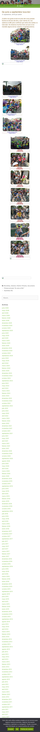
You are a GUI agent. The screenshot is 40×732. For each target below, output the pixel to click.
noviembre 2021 (7, 428)
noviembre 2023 (7, 375)
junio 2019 (5, 488)
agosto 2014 (6, 621)
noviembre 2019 (7, 481)
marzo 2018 (6, 524)
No (17, 729)
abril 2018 (5, 521)
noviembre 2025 (7, 325)
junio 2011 (5, 709)
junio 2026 (5, 308)
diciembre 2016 (7, 559)
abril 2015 (5, 601)
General (13, 286)
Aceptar (10, 729)
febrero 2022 (6, 421)
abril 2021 (5, 441)
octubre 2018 (6, 508)
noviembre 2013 (7, 641)
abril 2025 (5, 338)
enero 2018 (5, 529)
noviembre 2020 (7, 453)
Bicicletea (7, 286)
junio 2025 (5, 333)
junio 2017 (5, 544)
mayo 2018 (5, 518)
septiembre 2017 (7, 539)
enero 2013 (5, 667)
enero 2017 (5, 556)
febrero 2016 (6, 579)
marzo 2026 (6, 315)
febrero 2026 (6, 318)
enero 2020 (5, 476)
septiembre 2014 (7, 619)
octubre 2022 (6, 403)
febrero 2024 (6, 368)
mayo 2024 (5, 360)
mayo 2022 (5, 413)
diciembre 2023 (7, 373)
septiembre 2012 (7, 677)
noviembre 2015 (7, 586)
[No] (38, 725)
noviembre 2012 (7, 672)
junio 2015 (5, 596)
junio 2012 (5, 684)
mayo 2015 (5, 599)
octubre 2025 (6, 328)
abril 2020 (5, 468)
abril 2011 (5, 714)
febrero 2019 (6, 498)
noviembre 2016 (7, 561)
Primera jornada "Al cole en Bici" (14, 288)
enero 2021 (5, 448)
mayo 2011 (5, 712)
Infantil (19, 286)
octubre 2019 (6, 483)
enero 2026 (5, 320)
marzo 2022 (6, 418)
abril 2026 (5, 313)
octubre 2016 (6, 564)
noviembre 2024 (7, 350)
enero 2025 (5, 345)
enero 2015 (5, 609)
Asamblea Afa (8, 290)
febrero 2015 (6, 606)
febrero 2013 (6, 664)
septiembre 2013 (7, 646)
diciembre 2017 (7, 531)
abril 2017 (5, 549)
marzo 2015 (6, 604)
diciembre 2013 (7, 639)
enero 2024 (5, 370)
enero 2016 (5, 581)
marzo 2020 (6, 471)
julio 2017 (5, 541)
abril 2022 (5, 416)
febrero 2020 (6, 473)
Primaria (24, 286)
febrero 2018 (6, 526)
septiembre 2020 (7, 458)
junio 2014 (5, 624)
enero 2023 (5, 396)
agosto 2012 (6, 679)
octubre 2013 (6, 644)
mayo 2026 (5, 310)
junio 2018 (5, 516)
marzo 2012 (5, 692)
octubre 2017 (6, 536)
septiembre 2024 (7, 355)
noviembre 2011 (7, 702)
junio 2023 (5, 383)
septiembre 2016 (7, 566)
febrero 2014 (6, 634)
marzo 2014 (6, 631)
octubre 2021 (6, 431)
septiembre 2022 (7, 406)
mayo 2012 (5, 687)
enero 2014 (5, 636)
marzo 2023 (6, 391)
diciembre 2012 (7, 669)
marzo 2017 (5, 551)
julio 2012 (5, 682)
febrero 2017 (6, 554)
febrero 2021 (6, 446)
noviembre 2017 (7, 534)
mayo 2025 (5, 335)
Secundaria (31, 286)
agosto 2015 (6, 594)
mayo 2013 (5, 656)
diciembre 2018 (7, 503)
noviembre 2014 (7, 614)
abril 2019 (5, 493)
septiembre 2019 (7, 486)
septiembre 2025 (7, 330)
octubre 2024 (6, 353)
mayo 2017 (5, 546)
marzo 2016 (6, 576)
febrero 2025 (6, 343)
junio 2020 (5, 463)
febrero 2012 (6, 694)
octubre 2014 (6, 616)
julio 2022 (5, 408)
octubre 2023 (6, 378)
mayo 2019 (5, 491)
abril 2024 (5, 363)
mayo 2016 (5, 571)
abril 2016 (5, 574)
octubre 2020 (6, 456)
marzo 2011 (5, 717)
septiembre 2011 (7, 707)
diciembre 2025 (7, 323)
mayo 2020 (5, 466)
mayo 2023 (5, 386)
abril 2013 (5, 659)
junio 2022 (5, 411)
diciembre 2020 (7, 451)
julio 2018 (5, 513)
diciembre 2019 (7, 478)
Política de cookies (27, 729)
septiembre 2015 (7, 591)
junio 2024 (5, 358)
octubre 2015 (6, 589)
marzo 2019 (6, 496)
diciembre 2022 (7, 398)
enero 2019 (5, 501)
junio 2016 (5, 569)
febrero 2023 (6, 393)
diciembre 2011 (7, 699)
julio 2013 (5, 651)
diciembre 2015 (7, 584)
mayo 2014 (5, 626)
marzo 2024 (6, 365)
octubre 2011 (6, 704)
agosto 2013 (6, 649)
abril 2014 (5, 629)
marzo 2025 (6, 340)
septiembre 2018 (7, 511)
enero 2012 (5, 697)
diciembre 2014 (7, 611)
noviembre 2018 (7, 506)
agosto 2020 (6, 461)
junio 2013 (5, 654)
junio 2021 (5, 436)
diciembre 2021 (7, 426)
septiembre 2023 (7, 380)
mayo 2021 (5, 438)
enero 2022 (5, 423)
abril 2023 (5, 388)
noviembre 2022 (7, 401)
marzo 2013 (6, 662)
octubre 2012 (6, 674)
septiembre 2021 (7, 433)
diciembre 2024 (7, 348)
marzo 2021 (5, 443)
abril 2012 (5, 689)
